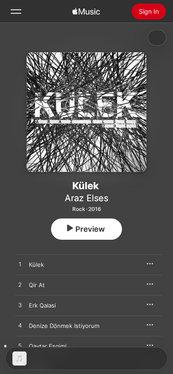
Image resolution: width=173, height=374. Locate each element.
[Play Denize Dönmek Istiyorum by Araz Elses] (20, 326)
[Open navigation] (16, 11)
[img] (86, 12)
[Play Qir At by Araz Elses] (20, 285)
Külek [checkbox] (36, 264)
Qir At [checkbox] (37, 284)
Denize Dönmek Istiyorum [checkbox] (64, 325)
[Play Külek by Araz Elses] (20, 265)
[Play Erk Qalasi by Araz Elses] (20, 305)
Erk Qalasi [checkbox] (42, 305)
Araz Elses (86, 198)
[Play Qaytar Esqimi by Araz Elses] (20, 346)
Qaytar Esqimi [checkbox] (48, 346)
